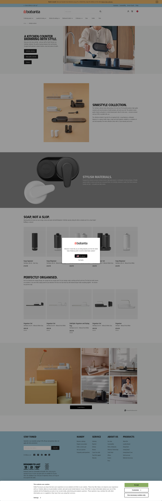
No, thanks (81, 260)
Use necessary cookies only (136, 495)
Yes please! (82, 256)
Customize (135, 490)
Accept (136, 485)
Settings (36, 497)
